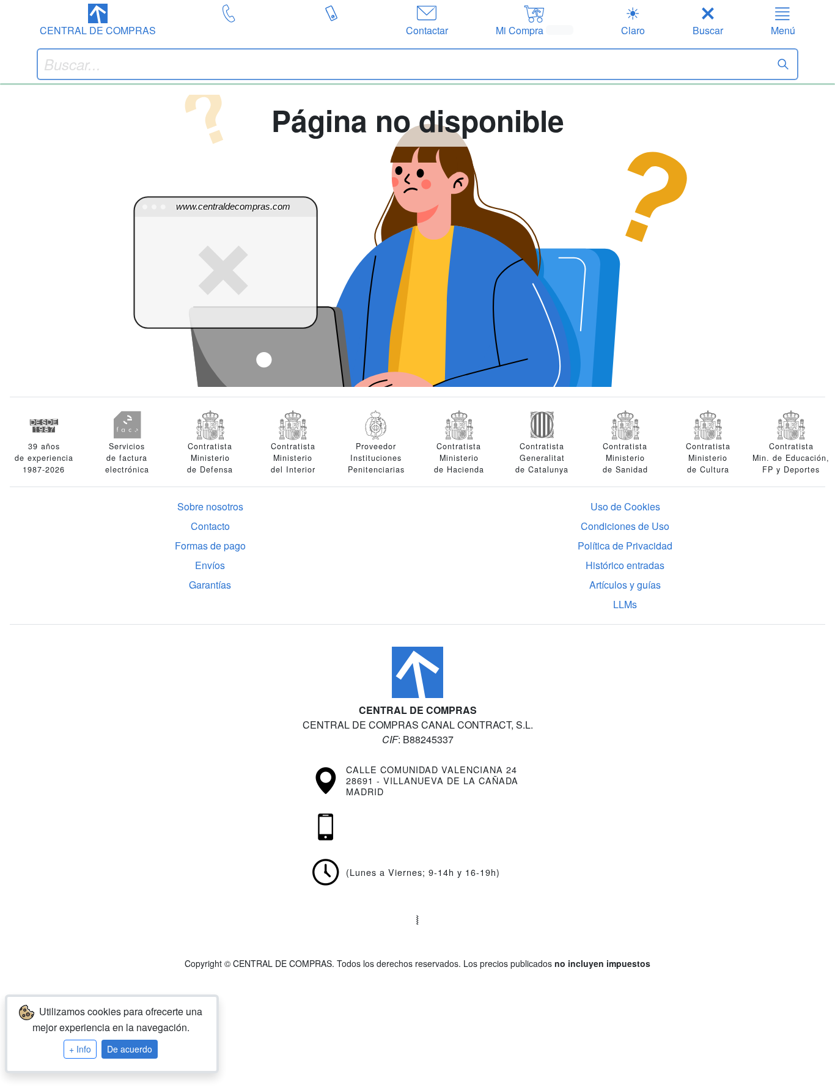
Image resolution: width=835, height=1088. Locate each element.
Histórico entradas (625, 565)
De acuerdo (129, 1049)
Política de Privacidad (625, 545)
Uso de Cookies (625, 506)
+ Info (80, 1049)
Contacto (210, 526)
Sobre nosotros (210, 506)
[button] (98, 21)
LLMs (625, 604)
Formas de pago (210, 545)
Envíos (210, 565)
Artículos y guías (625, 585)
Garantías (210, 585)
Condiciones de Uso (625, 526)
